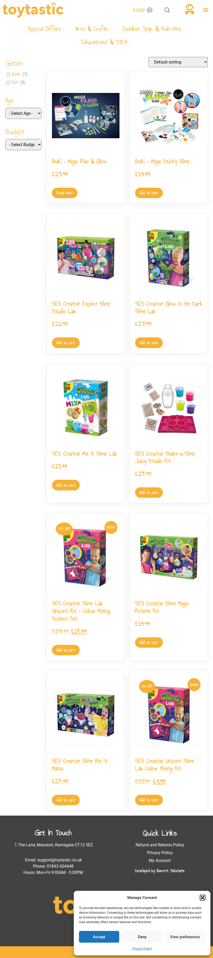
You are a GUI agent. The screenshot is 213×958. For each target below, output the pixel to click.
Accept (99, 937)
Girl (15, 82)
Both (16, 74)
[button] (202, 897)
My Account (160, 860)
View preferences (185, 937)
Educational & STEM (105, 42)
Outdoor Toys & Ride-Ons (152, 28)
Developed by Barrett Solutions (159, 870)
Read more (65, 193)
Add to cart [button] (149, 193)
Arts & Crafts (91, 28)
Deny (142, 937)
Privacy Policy (142, 948)
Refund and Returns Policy (160, 844)
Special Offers (44, 28)
